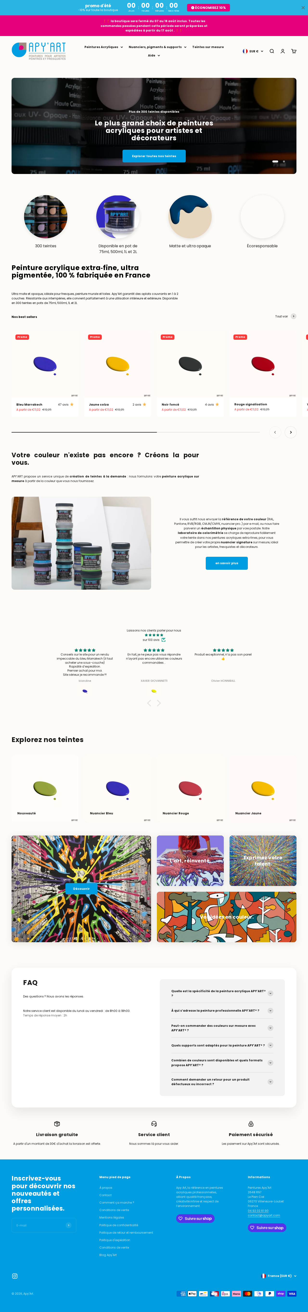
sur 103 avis (151, 640)
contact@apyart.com (264, 1215)
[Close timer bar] (303, 8)
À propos (105, 1188)
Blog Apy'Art (108, 1255)
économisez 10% (210, 7)
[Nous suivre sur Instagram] (15, 1276)
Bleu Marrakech (29, 404)
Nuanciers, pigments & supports (155, 47)
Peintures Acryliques (101, 47)
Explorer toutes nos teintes (154, 156)
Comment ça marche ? (116, 1203)
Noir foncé (170, 404)
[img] (154, 635)
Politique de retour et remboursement (126, 1233)
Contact (105, 1195)
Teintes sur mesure (208, 47)
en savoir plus (226, 563)
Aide (151, 55)
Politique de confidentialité (118, 1225)
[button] (150, 703)
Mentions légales (111, 1217)
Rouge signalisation (250, 404)
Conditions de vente (114, 1210)
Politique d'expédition (114, 1240)
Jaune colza (99, 404)
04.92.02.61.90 (258, 1211)
